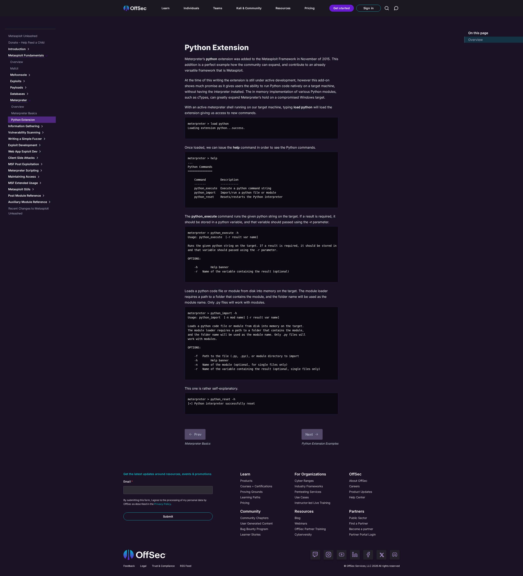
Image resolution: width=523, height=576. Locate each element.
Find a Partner (358, 523)
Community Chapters (254, 518)
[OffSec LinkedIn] (355, 555)
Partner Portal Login (362, 534)
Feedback (129, 565)
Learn (166, 8)
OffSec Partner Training (310, 529)
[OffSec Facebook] (368, 555)
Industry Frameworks (309, 486)
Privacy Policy (162, 503)
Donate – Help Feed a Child (26, 42)
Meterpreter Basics (24, 113)
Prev (198, 434)
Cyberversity (303, 534)
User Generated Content (256, 523)
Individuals (191, 8)
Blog (298, 518)
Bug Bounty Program (254, 529)
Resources (283, 8)
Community (250, 511)
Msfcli (14, 68)
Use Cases (302, 497)
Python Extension (23, 119)
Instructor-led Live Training (312, 502)
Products (246, 480)
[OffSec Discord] (395, 555)
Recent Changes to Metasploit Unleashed (28, 211)
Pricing (310, 8)
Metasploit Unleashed (22, 36)
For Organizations (310, 474)
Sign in (368, 8)
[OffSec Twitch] (315, 555)
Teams (217, 8)
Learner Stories (250, 534)
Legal (143, 565)
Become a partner (361, 529)
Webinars (301, 523)
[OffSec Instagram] (328, 555)
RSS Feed (185, 565)
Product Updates (360, 491)
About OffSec (358, 480)
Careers (354, 486)
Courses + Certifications (256, 486)
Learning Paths (250, 497)
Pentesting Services (308, 491)
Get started (341, 8)
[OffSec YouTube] (341, 555)
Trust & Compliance (163, 565)
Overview (16, 62)
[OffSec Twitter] (381, 555)
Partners (356, 511)
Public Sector (358, 518)
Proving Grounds (251, 491)
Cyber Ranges (304, 480)
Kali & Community (249, 8)
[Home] (144, 555)
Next (309, 434)
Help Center (357, 497)
